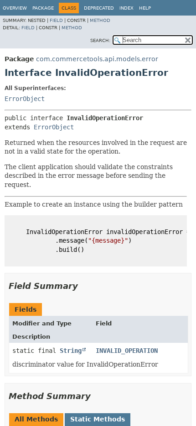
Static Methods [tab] (97, 419)
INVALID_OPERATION (127, 350)
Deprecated (99, 8)
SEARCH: (100, 40)
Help (145, 8)
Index (126, 8)
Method (100, 20)
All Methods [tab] (36, 419)
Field (56, 20)
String (71, 350)
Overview (15, 8)
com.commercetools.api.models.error (97, 59)
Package (43, 8)
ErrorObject (25, 98)
